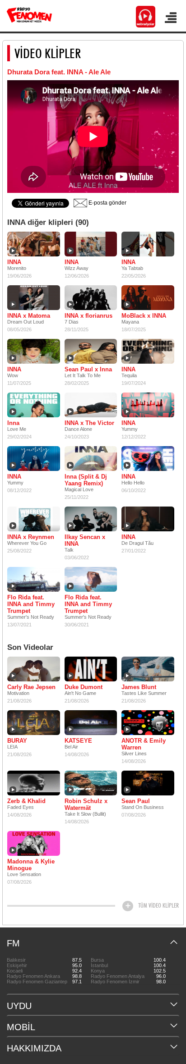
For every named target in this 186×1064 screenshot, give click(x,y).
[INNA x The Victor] (91, 405)
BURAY (17, 740)
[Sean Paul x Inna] (91, 351)
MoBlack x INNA (143, 315)
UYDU (19, 1006)
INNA (14, 262)
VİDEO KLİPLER (47, 53)
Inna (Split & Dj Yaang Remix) (86, 480)
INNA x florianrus (88, 315)
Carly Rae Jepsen (31, 687)
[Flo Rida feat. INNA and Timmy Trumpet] (33, 579)
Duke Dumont (83, 687)
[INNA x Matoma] (33, 297)
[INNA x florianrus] (91, 297)
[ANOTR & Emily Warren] (147, 722)
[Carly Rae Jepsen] (33, 669)
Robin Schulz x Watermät (86, 804)
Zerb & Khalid (26, 801)
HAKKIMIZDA (34, 1048)
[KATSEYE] (91, 722)
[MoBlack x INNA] (147, 297)
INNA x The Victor (89, 423)
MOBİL (21, 1027)
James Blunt (138, 687)
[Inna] (33, 405)
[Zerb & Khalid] (33, 783)
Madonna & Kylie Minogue (31, 865)
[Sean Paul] (147, 783)
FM (13, 943)
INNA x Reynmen (30, 537)
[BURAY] (33, 722)
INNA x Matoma (28, 315)
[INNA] (33, 244)
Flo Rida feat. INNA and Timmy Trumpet (31, 604)
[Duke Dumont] (91, 669)
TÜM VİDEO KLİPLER (158, 905)
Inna (13, 423)
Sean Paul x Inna (88, 369)
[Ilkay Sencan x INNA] (91, 519)
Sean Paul (135, 801)
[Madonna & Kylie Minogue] (33, 843)
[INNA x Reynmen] (33, 519)
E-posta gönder (106, 203)
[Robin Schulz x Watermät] (91, 783)
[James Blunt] (147, 669)
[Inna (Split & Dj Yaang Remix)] (91, 458)
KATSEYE (78, 740)
